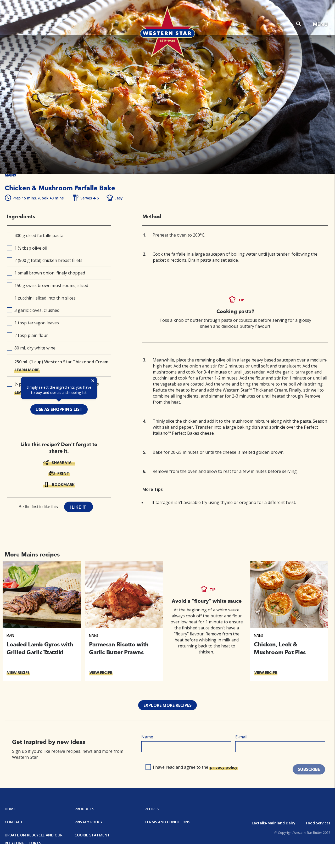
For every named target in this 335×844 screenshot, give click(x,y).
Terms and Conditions (167, 821)
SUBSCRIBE (309, 769)
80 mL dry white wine (34, 348)
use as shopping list (59, 409)
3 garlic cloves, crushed (36, 310)
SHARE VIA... (63, 462)
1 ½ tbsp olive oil (30, 248)
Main (10, 635)
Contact (14, 821)
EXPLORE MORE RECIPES (167, 705)
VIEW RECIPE (18, 672)
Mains (93, 635)
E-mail (241, 737)
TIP (241, 299)
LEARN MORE (27, 369)
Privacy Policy (89, 821)
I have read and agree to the (195, 767)
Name (147, 737)
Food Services (318, 822)
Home (10, 808)
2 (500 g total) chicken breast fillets (48, 260)
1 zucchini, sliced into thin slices (45, 298)
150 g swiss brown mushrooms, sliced (51, 285)
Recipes (151, 808)
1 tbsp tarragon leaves (36, 323)
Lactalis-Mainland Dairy (273, 822)
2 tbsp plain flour (31, 335)
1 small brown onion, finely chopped (49, 273)
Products (84, 808)
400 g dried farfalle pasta (38, 235)
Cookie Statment (92, 834)
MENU (320, 24)
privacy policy (223, 767)
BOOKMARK (63, 484)
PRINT (63, 473)
